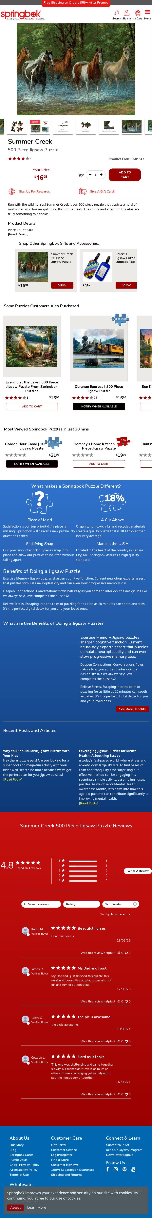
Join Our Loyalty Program (124, 1150)
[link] (83, 881)
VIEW (62, 285)
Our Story (17, 1145)
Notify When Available (99, 406)
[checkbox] (120, 904)
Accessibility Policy (23, 1170)
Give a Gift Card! (102, 191)
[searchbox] (41, 904)
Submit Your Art (117, 1145)
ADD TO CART (125, 174)
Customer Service (64, 1150)
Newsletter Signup (119, 1155)
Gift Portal (58, 1145)
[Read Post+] (12, 779)
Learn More (36, 1207)
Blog (13, 1150)
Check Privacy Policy (24, 1165)
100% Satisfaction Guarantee (72, 1170)
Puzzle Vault (18, 1160)
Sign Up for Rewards (34, 191)
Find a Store (60, 1160)
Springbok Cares (21, 1155)
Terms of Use (19, 1175)
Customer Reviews (65, 1165)
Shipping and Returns (66, 1175)
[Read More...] (18, 234)
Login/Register (61, 1155)
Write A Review (138, 871)
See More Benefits (132, 709)
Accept (15, 1207)
